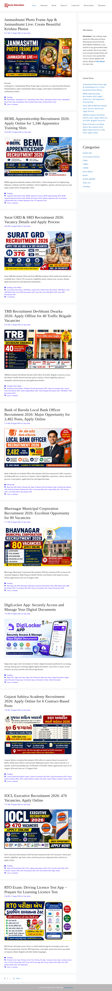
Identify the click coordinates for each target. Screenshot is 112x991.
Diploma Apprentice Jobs (50, 198)
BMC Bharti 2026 (59, 586)
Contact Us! (75, 5)
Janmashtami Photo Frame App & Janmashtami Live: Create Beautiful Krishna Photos (32, 24)
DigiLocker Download (33, 677)
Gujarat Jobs (35, 290)
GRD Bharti (27, 290)
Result (54, 5)
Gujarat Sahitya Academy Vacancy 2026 (59, 779)
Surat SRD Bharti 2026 (50, 292)
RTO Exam (25, 962)
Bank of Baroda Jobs (24, 487)
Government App (29, 680)
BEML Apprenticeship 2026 (52, 196)
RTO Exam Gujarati (47, 962)
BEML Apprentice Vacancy (34, 196)
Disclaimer (101, 5)
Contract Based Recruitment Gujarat (18, 776)
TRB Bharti (64, 391)
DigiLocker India (45, 677)
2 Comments (11, 297)
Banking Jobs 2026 (26, 489)
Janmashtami (11, 99)
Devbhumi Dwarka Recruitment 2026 (35, 388)
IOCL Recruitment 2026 (27, 870)
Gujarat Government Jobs (56, 388)
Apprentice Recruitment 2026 (16, 196)
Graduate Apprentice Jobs (25, 200)
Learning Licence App (53, 960)
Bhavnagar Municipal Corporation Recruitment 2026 (37, 586)
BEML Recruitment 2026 (34, 198)
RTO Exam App (35, 962)
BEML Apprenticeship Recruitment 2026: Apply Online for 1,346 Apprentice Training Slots (37, 123)
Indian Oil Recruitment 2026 (16, 868)
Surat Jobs (38, 292)
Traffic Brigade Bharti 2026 (29, 391)
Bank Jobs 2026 (12, 487)
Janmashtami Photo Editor (36, 99)
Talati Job (86, 183)
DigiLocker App (20, 677)
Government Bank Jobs (40, 489)
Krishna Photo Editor (35, 102)
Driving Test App (40, 960)
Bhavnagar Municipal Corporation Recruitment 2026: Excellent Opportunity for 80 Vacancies (36, 513)
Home (34, 5)
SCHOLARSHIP (89, 179)
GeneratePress (68, 987)
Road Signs (18, 962)
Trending (9, 97)
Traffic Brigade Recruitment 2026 (49, 391)
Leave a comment (12, 104)
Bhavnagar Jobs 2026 (13, 586)
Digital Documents (58, 677)
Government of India (41, 680)
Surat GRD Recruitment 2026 (25, 292)
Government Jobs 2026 (23, 588)
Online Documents (55, 680)
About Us (63, 5)
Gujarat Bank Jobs (53, 489)
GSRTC (85, 164)
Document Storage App (15, 680)
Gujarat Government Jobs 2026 (39, 776)
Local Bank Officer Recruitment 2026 (20, 492)
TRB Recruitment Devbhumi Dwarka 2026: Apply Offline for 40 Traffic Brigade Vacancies (37, 316)
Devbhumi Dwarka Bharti (15, 388)
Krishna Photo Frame (49, 102)
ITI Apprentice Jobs (40, 200)
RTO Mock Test (59, 962)
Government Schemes (91, 157)
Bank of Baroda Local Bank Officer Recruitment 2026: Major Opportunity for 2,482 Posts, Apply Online (37, 414)
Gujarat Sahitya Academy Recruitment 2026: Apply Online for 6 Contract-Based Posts (36, 701)
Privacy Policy (89, 5)
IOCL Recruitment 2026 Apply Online (48, 870)
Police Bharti (17, 287)
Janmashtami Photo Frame (53, 99)
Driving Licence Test (27, 960)
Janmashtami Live (21, 99)
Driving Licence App (13, 960)
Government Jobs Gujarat (15, 290)
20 (14, 978)
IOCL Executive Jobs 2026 (55, 868)
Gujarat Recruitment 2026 (56, 588)
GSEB (85, 160)
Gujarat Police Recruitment (48, 290)
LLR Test (11, 962)
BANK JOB (10, 485)
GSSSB (85, 168)
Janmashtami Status (22, 102)
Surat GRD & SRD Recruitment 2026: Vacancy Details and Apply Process (95, 108)
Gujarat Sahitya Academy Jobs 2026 (35, 779)
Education (44, 5)
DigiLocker (10, 677)
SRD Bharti (61, 290)
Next (19, 978)
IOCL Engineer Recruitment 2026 (36, 868)
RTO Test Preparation (21, 965)
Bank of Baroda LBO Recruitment (41, 487)
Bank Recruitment (13, 489)
